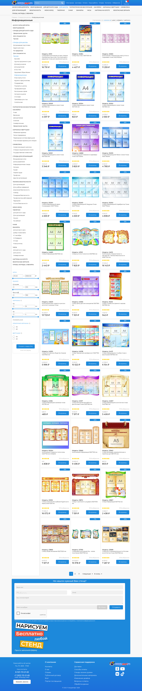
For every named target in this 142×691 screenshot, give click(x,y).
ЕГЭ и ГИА (17, 69)
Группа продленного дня (22, 61)
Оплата (85, 3)
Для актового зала (19, 230)
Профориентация (20, 88)
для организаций (19, 10)
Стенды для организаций (23, 156)
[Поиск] (62, 3)
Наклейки (97, 7)
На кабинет (17, 221)
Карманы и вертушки (111, 7)
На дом (15, 218)
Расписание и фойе (20, 91)
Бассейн (17, 59)
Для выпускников (20, 64)
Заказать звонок (22, 682)
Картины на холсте (102, 10)
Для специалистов (19, 36)
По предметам (18, 50)
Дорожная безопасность (21, 190)
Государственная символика (22, 152)
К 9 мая (15, 241)
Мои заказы (70, 3)
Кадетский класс (18, 48)
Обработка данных (81, 684)
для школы (63, 7)
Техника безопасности (22, 182)
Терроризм (16, 201)
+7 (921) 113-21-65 (22, 675)
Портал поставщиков (53, 681)
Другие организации (20, 178)
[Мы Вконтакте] (117, 673)
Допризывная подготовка (21, 45)
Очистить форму (25, 350)
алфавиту (120, 20)
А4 (14, 303)
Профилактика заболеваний (22, 198)
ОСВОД (15, 192)
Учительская (18, 102)
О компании (50, 662)
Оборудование (36, 7)
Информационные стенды (21, 164)
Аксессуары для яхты (20, 7)
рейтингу (127, 20)
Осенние (16, 120)
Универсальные (18, 123)
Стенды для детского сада (23, 30)
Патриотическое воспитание (80, 7)
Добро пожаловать (19, 232)
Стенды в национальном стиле (23, 150)
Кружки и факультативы (22, 80)
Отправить (116, 607)
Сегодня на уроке (20, 94)
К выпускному (17, 243)
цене (113, 20)
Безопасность (35, 10)
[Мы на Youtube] (122, 668)
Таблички (61, 10)
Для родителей (19, 67)
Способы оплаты (80, 669)
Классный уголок (20, 78)
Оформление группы (20, 33)
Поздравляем (18, 83)
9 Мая (71, 10)
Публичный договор (53, 675)
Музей (15, 170)
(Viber (16, 677)
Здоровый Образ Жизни (22, 72)
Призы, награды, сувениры (22, 13)
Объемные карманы (19, 132)
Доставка (78, 3)
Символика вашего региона (22, 147)
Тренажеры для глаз (21, 99)
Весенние (16, 115)
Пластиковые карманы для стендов (24, 140)
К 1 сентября (17, 235)
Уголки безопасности (20, 203)
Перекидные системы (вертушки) (24, 138)
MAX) (27, 677)
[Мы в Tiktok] (122, 673)
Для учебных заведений (21, 187)
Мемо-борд (49, 10)
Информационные (20, 75)
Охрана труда (17, 172)
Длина (15, 284)
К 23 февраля (17, 238)
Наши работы (93, 3)
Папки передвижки (19, 135)
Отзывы (101, 3)
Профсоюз (16, 175)
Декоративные (18, 118)
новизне (106, 20)
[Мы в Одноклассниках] (117, 668)
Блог (47, 678)
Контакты (108, 3)
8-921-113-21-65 (22, 672)
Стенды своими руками (83, 672)
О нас (47, 669)
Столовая (17, 97)
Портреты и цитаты (20, 86)
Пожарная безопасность (21, 195)
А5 (13, 311)
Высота (15, 292)
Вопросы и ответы (81, 681)
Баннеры (79, 10)
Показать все (18, 320)
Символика (125, 7)
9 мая (15, 112)
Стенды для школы (20, 42)
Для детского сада (19, 212)
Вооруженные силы (19, 159)
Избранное (116, 3)
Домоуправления (19, 161)
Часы (89, 10)
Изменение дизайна (82, 678)
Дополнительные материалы (85, 675)
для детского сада (50, 7)
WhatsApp (22, 677)
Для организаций (19, 184)
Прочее (15, 39)
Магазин (16, 167)
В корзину (62, 66)
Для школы (17, 253)
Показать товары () (26, 346)
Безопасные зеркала (121, 10)
